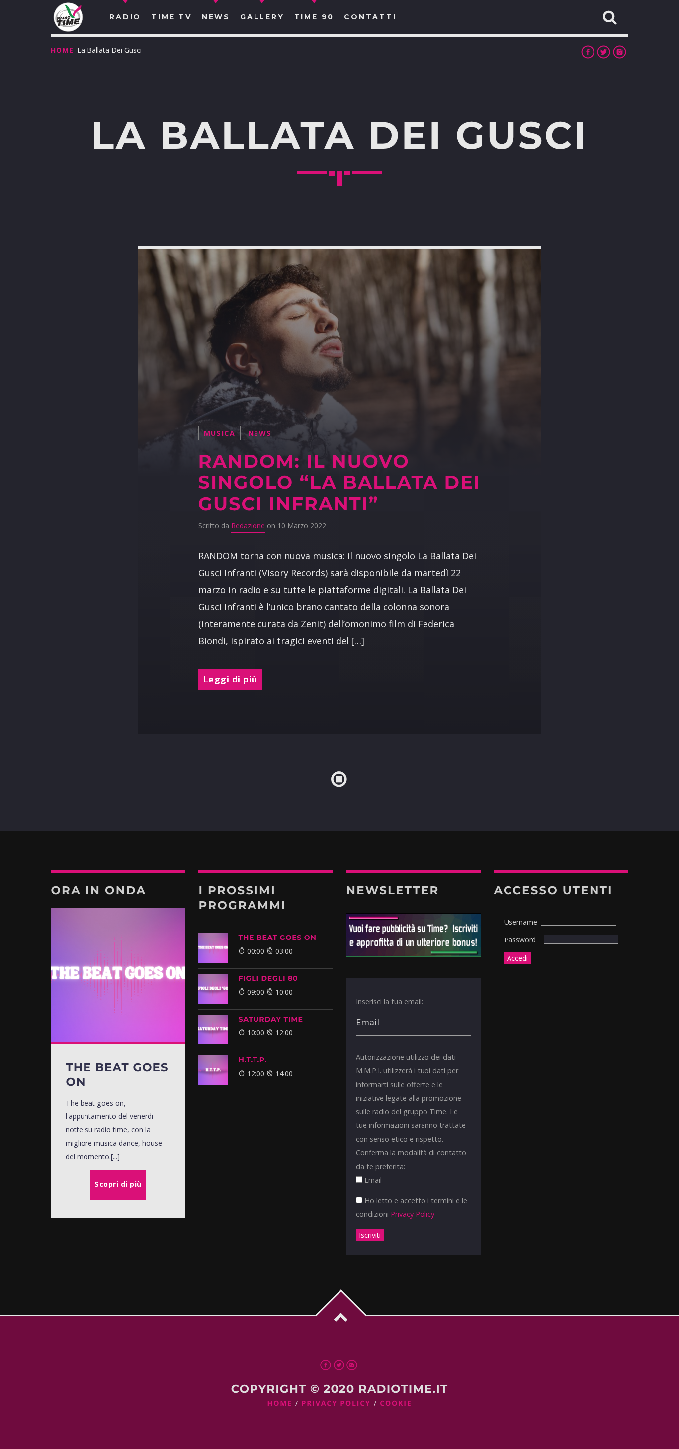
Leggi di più (230, 679)
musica (220, 433)
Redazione (248, 525)
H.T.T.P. (252, 1059)
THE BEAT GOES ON (277, 937)
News (260, 433)
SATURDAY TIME (270, 1019)
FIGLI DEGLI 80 (268, 978)
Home (62, 50)
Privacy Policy (412, 1214)
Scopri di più (118, 1184)
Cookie (396, 1403)
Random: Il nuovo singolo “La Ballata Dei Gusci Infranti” (339, 482)
